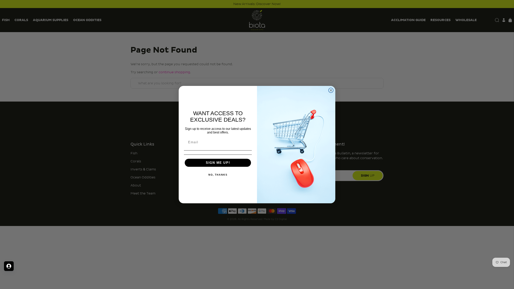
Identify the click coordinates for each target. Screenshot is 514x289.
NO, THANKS (217, 174)
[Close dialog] (330, 90)
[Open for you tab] (9, 266)
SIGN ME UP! (218, 162)
